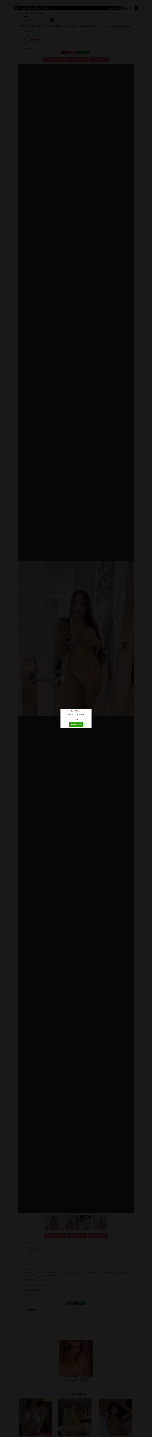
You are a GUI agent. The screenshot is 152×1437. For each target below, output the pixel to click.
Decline (76, 719)
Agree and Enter (76, 724)
